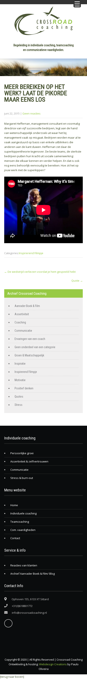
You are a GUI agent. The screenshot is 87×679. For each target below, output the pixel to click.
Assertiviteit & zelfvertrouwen (29, 461)
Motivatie (20, 380)
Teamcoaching (19, 522)
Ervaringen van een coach (30, 339)
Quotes (19, 396)
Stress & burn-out (21, 478)
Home (14, 505)
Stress (18, 404)
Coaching (20, 322)
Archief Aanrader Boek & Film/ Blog (32, 573)
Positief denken (24, 388)
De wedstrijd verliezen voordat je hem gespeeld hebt (40, 272)
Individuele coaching (23, 513)
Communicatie (23, 330)
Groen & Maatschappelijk (29, 355)
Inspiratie (20, 363)
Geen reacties (31, 113)
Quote (77, 280)
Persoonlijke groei (22, 453)
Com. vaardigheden (22, 530)
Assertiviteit (22, 314)
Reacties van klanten (23, 565)
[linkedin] (8, 623)
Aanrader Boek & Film (27, 306)
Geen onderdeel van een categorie (35, 347)
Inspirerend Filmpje (31, 253)
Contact (15, 538)
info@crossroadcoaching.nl (29, 613)
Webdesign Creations (53, 664)
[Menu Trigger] (77, 3)
